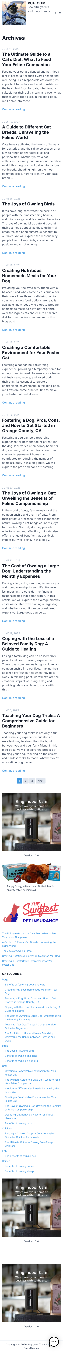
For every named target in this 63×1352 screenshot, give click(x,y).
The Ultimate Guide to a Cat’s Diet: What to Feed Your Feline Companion (26, 59)
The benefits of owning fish (20, 1155)
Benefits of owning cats (18, 1123)
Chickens (7, 1128)
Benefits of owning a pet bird (21, 1060)
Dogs (5, 979)
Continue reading (13, 109)
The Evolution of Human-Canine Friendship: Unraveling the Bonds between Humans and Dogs (30, 1037)
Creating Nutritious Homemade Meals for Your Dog (29, 275)
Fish (4, 1150)
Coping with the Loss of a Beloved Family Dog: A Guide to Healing (28, 644)
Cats (4, 1065)
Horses (6, 1160)
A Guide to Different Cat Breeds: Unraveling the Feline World (26, 132)
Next (40, 780)
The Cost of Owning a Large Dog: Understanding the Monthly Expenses (30, 571)
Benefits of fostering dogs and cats (25, 984)
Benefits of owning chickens (21, 1055)
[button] (53, 1342)
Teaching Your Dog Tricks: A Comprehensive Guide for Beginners (31, 721)
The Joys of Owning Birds (28, 203)
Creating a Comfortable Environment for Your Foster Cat (31, 352)
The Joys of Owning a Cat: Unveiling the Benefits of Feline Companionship (29, 498)
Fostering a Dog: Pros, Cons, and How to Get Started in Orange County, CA (31, 425)
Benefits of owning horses (19, 1166)
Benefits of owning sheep (19, 1171)
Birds (5, 1045)
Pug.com (37, 3)
